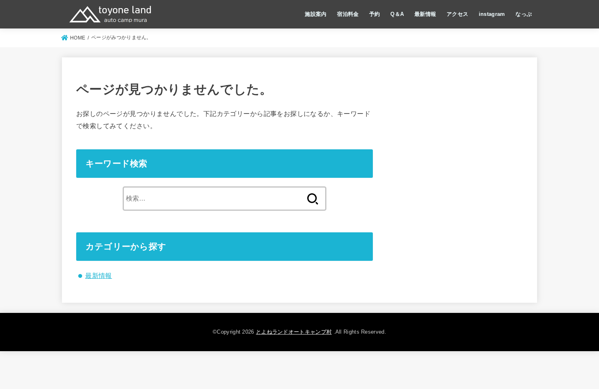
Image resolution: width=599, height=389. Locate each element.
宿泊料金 (348, 14)
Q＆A (397, 14)
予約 (374, 14)
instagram (492, 14)
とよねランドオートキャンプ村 (294, 332)
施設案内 (315, 14)
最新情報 (425, 14)
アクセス (457, 14)
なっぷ (523, 14)
